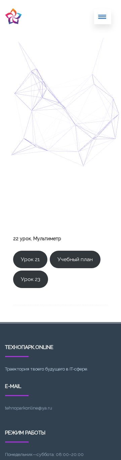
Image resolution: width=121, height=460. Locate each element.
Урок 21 (30, 259)
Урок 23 (30, 279)
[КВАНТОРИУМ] (13, 31)
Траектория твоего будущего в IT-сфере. (46, 368)
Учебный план (75, 259)
